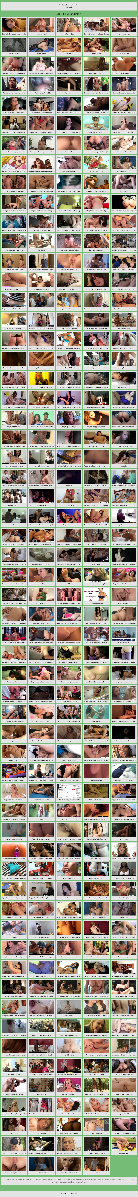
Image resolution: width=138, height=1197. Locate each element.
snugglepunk (69, 7)
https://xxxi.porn (67, 5)
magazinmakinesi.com (71, 1194)
